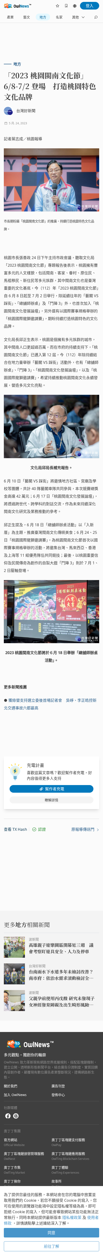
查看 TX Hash (15, 829)
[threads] (16, 1116)
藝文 (26, 17)
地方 (43, 17)
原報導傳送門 (83, 829)
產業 (10, 17)
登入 (89, 5)
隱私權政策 (72, 1217)
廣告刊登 (58, 1086)
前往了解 (51, 1246)
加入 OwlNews (15, 1094)
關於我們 (10, 1086)
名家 (59, 17)
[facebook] (8, 1116)
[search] (95, 17)
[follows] (57, 5)
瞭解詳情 (51, 800)
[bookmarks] (66, 5)
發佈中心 (58, 1094)
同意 (51, 1232)
